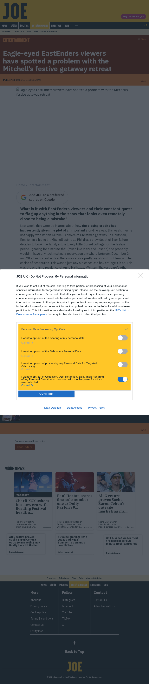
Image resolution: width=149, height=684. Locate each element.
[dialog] (74, 342)
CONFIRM (46, 393)
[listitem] (74, 329)
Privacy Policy (96, 407)
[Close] (141, 276)
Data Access (74, 407)
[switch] (123, 337)
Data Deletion (52, 407)
